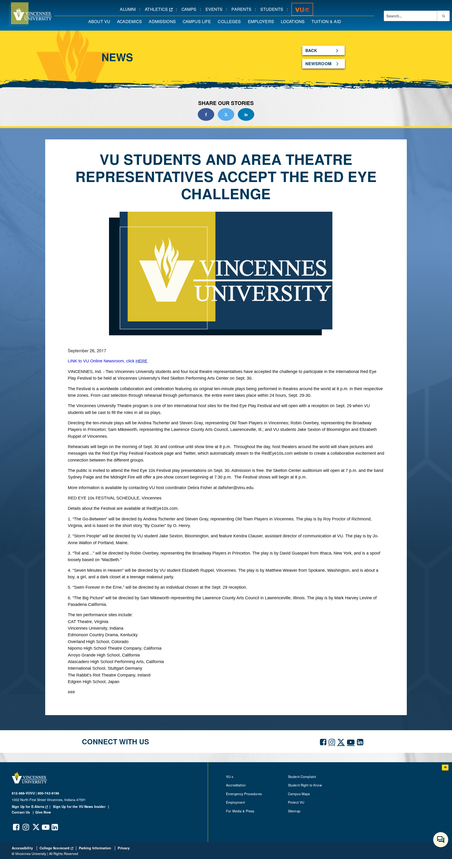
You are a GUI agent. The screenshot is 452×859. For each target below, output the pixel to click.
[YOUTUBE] (351, 741)
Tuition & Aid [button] (327, 21)
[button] (26, 14)
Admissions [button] (164, 21)
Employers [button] (262, 21)
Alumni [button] (129, 9)
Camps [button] (191, 9)
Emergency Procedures (244, 793)
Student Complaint (302, 776)
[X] (341, 741)
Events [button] (216, 9)
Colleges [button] (231, 21)
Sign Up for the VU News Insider (79, 806)
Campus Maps (299, 793)
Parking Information (95, 848)
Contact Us (21, 812)
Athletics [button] (160, 9)
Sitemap (294, 811)
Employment (235, 802)
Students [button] (273, 9)
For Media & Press (240, 811)
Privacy (124, 848)
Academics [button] (131, 21)
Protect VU (296, 802)
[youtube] (45, 823)
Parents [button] (243, 9)
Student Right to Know (305, 785)
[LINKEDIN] (360, 741)
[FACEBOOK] (323, 741)
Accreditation (236, 785)
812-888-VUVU (23, 793)
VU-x (230, 776)
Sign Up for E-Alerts (32, 806)
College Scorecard (56, 848)
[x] (35, 823)
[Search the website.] (443, 16)
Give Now (43, 812)
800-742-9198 (48, 793)
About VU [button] (100, 21)
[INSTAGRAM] (332, 741)
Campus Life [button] (198, 21)
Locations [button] (294, 21)
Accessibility (23, 848)
